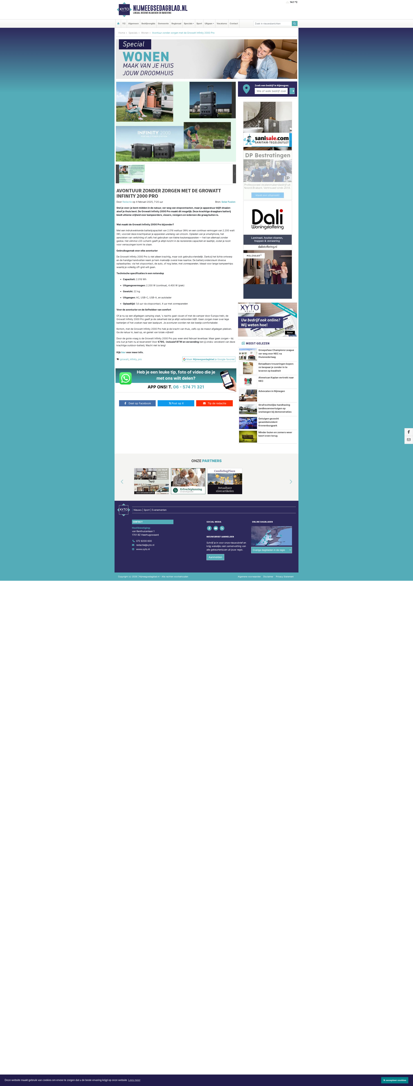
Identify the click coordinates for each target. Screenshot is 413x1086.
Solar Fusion (228, 201)
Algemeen (133, 23)
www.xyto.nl (143, 549)
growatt (124, 359)
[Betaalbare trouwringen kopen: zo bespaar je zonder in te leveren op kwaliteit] (248, 368)
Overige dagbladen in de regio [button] (269, 550)
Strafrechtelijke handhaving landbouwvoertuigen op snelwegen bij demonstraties (275, 408)
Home (121, 32)
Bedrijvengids (148, 23)
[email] (409, 440)
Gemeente (163, 23)
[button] (117, 174)
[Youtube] (216, 528)
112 (124, 23)
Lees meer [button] (134, 1080)
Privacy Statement (285, 576)
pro (140, 359)
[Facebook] (209, 528)
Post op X (178, 403)
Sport (199, 23)
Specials (133, 32)
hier (123, 352)
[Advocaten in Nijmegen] (248, 395)
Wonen (145, 32)
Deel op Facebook (140, 403)
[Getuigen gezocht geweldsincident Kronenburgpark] (248, 423)
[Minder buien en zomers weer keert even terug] (248, 437)
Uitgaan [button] (208, 23)
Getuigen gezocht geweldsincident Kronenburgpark (268, 422)
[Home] (118, 23)
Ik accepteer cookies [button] (394, 1080)
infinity (133, 359)
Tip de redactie (217, 403)
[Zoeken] (295, 23)
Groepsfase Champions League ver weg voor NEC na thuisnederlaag (276, 353)
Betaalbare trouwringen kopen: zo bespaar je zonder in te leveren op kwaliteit (276, 367)
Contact (234, 23)
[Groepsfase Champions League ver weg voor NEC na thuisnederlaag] (248, 354)
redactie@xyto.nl (145, 545)
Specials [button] (188, 23)
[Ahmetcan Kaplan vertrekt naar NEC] (248, 382)
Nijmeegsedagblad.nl (160, 8)
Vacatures (222, 23)
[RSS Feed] (222, 528)
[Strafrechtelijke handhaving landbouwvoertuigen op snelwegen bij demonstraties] (248, 409)
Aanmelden (215, 557)
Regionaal (176, 23)
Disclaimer (268, 576)
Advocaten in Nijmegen (271, 391)
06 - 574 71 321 (188, 386)
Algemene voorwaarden (249, 576)
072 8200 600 (144, 541)
